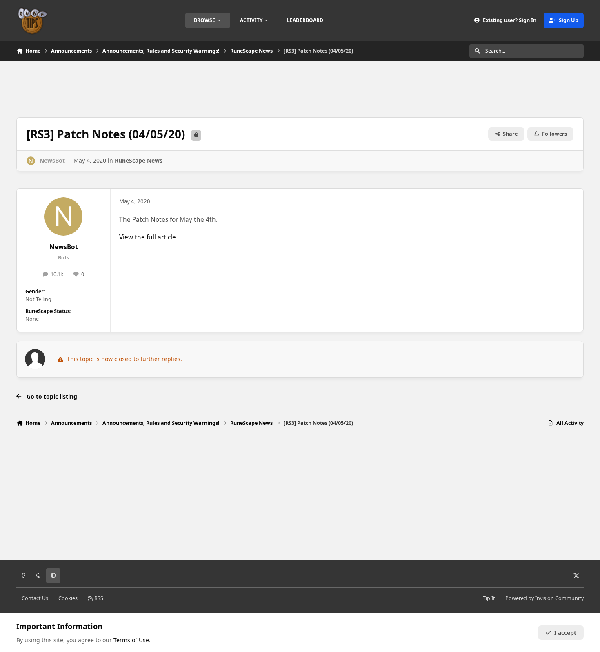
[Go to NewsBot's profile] (31, 160)
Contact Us (35, 598)
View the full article (147, 237)
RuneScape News (138, 160)
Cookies (68, 598)
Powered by (544, 598)
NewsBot (63, 247)
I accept (565, 632)
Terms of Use (131, 640)
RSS (98, 598)
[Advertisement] (300, 88)
